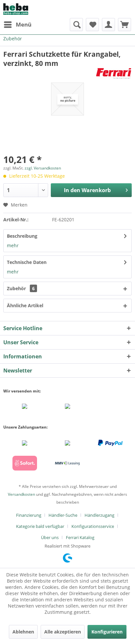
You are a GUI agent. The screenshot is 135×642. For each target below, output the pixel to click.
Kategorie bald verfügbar (40, 526)
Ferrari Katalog (80, 537)
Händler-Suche (62, 515)
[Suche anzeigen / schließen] (76, 24)
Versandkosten (21, 494)
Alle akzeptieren (62, 632)
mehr (13, 245)
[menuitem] (17, 24)
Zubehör (21, 288)
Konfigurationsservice (92, 526)
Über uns (50, 537)
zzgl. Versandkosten (43, 168)
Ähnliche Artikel (25, 305)
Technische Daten (27, 262)
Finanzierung (28, 515)
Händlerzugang (99, 515)
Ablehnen (23, 632)
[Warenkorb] (124, 24)
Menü (23, 24)
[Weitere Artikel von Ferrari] (114, 73)
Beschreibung (22, 236)
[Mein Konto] (108, 24)
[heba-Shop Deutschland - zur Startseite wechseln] (15, 9)
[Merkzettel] (92, 24)
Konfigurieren (107, 632)
